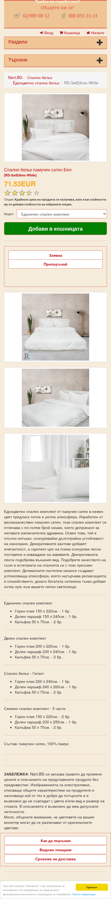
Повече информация (84, 894)
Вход (48, 32)
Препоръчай (55, 264)
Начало (97, 32)
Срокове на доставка (55, 858)
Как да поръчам (56, 840)
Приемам (91, 887)
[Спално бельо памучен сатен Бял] (55, 127)
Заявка (55, 255)
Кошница (71, 32)
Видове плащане (56, 849)
